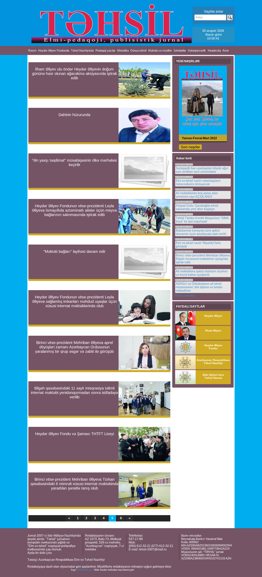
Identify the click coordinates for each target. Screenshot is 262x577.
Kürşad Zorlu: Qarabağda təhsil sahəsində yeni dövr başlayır (197, 207)
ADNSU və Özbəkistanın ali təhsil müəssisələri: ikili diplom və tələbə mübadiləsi (199, 287)
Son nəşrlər (190, 147)
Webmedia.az (84, 569)
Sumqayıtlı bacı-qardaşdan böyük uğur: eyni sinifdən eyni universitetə (202, 170)
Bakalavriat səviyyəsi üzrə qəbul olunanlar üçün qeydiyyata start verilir (201, 232)
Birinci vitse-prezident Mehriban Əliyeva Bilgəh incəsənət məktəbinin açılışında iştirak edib (203, 259)
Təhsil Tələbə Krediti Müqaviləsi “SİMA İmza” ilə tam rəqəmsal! (202, 219)
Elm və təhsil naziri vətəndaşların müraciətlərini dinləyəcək (198, 182)
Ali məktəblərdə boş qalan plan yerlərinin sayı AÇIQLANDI (197, 195)
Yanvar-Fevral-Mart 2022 (199, 138)
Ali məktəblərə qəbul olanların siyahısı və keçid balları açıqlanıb (201, 273)
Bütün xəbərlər (185, 295)
